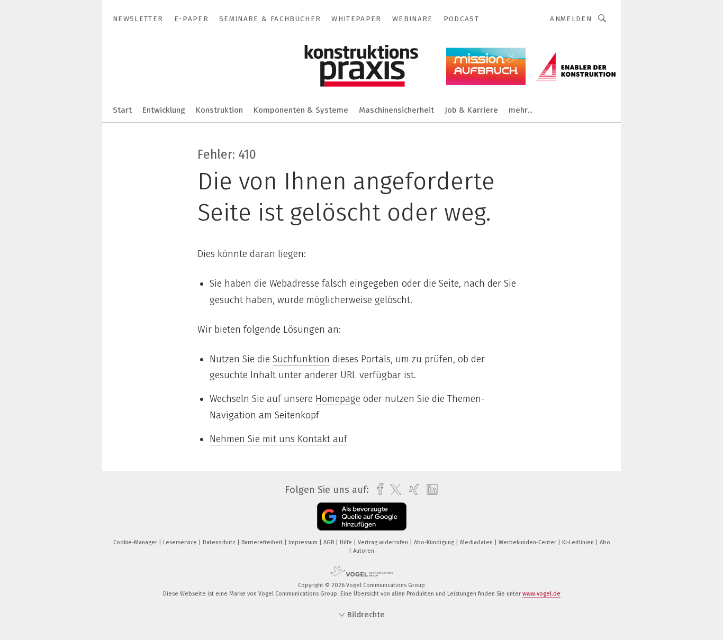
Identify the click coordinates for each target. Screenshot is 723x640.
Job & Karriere (471, 110)
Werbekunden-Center (528, 542)
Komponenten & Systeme (301, 110)
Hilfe (347, 542)
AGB (329, 542)
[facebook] (377, 489)
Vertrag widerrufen (384, 542)
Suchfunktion (301, 359)
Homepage (337, 399)
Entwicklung (163, 110)
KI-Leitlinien (578, 542)
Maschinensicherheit (396, 110)
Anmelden (571, 18)
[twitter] (393, 489)
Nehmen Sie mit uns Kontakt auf (278, 439)
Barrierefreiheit (262, 542)
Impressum (303, 542)
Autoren (363, 550)
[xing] (411, 489)
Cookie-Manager (136, 542)
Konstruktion (219, 110)
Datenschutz (220, 542)
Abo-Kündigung (435, 542)
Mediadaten (477, 542)
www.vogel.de (541, 593)
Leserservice (180, 542)
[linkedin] (429, 490)
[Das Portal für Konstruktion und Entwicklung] (122, 109)
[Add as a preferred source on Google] (361, 516)
